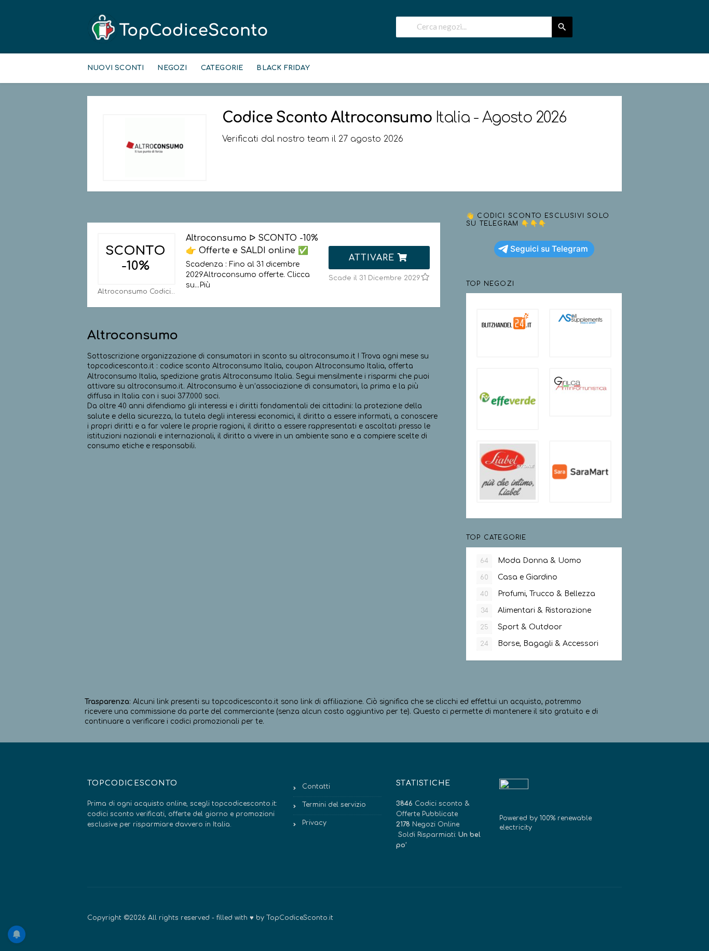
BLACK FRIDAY (282, 68)
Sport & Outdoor (521, 627)
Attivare (373, 258)
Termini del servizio (334, 804)
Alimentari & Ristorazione (536, 610)
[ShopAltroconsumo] (155, 147)
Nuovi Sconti (115, 68)
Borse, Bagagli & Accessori (539, 643)
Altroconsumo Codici (134, 291)
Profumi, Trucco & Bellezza (537, 594)
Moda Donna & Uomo (530, 560)
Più (204, 285)
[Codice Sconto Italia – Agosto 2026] (178, 28)
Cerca (562, 27)
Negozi (172, 68)
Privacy (314, 822)
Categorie (222, 68)
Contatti (316, 786)
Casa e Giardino (518, 577)
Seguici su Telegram (549, 249)
